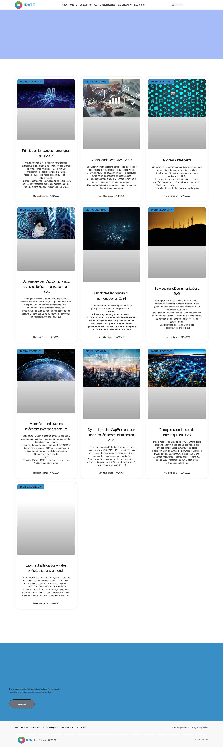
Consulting (86, 5)
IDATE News (123, 5)
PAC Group (139, 5)
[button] (22, 703)
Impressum (185, 728)
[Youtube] (203, 739)
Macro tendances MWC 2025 (111, 160)
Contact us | (176, 728)
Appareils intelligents (177, 160)
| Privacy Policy (195, 728)
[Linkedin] (199, 739)
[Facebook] (207, 739)
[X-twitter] (195, 739)
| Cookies (204, 728)
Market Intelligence (104, 5)
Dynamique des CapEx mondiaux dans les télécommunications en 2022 (111, 435)
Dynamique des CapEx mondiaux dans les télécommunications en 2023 (46, 286)
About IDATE (68, 5)
